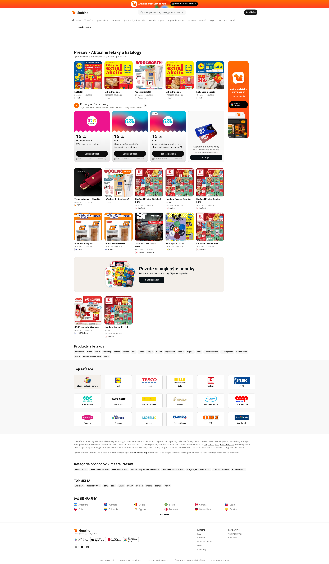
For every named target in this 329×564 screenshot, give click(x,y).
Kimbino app (141, 452)
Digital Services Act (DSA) (220, 560)
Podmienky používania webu (157, 560)
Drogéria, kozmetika (175, 20)
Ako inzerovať (234, 533)
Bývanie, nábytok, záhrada (134, 20)
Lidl (205, 444)
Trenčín (158, 486)
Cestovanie (191, 20)
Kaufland (224, 444)
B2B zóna (232, 537)
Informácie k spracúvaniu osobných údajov (189, 560)
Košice (121, 486)
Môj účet (252, 12)
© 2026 (107, 560)
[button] (103, 159)
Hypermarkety (102, 20)
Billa (217, 444)
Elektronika (115, 20)
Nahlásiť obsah (204, 541)
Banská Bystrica (93, 486)
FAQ (199, 533)
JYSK (232, 444)
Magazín (212, 20)
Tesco (211, 444)
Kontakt (201, 537)
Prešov (130, 486)
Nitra (105, 486)
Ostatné (202, 20)
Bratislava (79, 486)
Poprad (139, 486)
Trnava (149, 486)
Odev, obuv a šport (156, 20)
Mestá (232, 20)
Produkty (223, 20)
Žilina (113, 486)
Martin (167, 486)
